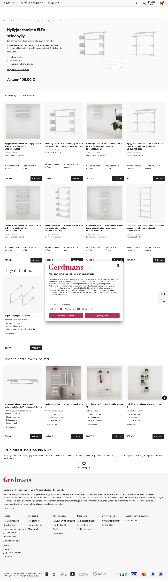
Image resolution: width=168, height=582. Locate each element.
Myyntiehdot (34, 529)
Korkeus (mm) (9, 95)
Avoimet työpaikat (11, 540)
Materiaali (27, 95)
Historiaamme (9, 536)
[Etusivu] (17, 482)
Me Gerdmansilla (11, 520)
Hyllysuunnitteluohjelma (64, 520)
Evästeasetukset (33, 575)
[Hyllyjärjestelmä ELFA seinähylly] (107, 65)
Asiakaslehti (82, 525)
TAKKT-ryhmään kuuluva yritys (14, 575)
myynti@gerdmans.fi (111, 520)
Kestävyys (8, 545)
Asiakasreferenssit (85, 520)
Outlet (55, 529)
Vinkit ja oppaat (84, 529)
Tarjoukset (58, 533)
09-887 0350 (107, 525)
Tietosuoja (8, 556)
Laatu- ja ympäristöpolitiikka (12, 551)
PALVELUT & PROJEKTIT (32, 3)
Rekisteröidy (33, 520)
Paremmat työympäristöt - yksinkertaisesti (15, 531)
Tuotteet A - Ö (59, 525)
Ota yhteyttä (9, 525)
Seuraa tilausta (35, 525)
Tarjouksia (53, 3)
